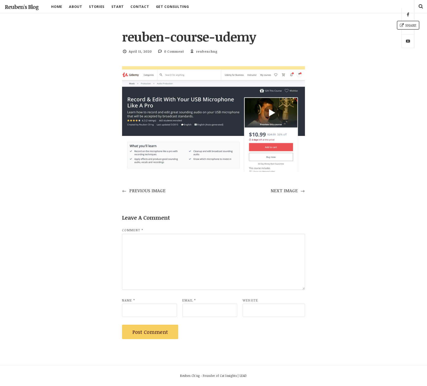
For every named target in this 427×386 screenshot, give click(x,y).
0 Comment (174, 51)
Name (128, 300)
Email (189, 300)
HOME (56, 6)
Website (250, 300)
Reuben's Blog (22, 6)
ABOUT (75, 6)
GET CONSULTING (172, 6)
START (117, 6)
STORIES (97, 6)
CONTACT (139, 6)
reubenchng (207, 51)
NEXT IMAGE (288, 190)
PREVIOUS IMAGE (144, 190)
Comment (132, 230)
